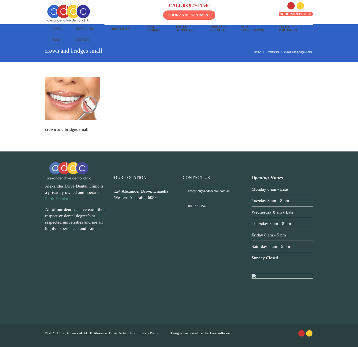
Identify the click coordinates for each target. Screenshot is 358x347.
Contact (82, 39)
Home (56, 28)
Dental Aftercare (185, 28)
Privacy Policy (149, 333)
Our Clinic (85, 28)
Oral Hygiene (153, 28)
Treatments (120, 28)
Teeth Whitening (288, 28)
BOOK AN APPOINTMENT (189, 15)
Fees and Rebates (217, 28)
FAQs (56, 39)
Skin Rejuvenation (252, 28)
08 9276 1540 (196, 5)
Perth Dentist (56, 198)
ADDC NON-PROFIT (296, 14)
